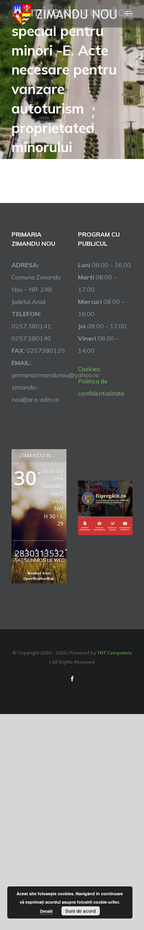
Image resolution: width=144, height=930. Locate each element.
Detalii (46, 911)
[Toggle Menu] (128, 13)
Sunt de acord (80, 910)
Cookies (89, 369)
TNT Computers (114, 653)
